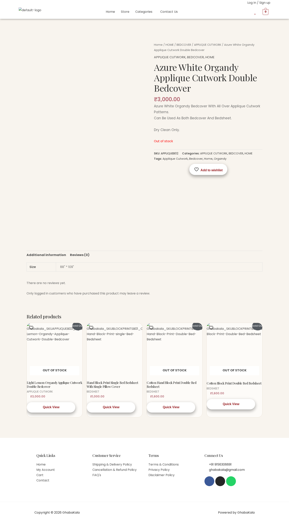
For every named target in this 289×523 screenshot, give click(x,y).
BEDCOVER (184, 45)
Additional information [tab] (46, 255)
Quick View (51, 407)
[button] (144, 11)
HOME (170, 45)
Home (110, 11)
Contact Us (169, 11)
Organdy (220, 159)
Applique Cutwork (175, 159)
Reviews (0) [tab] (79, 255)
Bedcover (196, 159)
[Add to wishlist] (32, 327)
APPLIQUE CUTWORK (207, 45)
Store (125, 11)
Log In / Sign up (258, 2)
